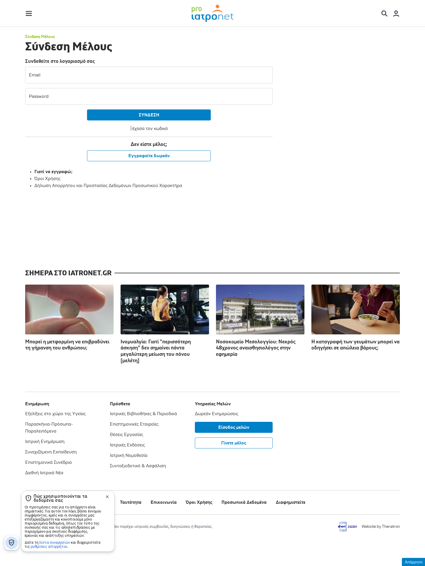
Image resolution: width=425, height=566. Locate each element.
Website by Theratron (381, 527)
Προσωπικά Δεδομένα (244, 502)
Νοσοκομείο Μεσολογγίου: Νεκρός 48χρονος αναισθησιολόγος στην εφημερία (255, 348)
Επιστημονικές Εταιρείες (134, 424)
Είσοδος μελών (233, 427)
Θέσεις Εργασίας (126, 434)
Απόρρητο (413, 562)
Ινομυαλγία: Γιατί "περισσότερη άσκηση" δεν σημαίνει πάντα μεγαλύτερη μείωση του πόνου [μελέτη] (156, 351)
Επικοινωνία (164, 502)
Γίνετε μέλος (233, 443)
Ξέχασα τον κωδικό (149, 128)
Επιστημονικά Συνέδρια (48, 462)
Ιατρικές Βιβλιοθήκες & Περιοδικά (143, 413)
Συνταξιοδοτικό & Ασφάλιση (138, 466)
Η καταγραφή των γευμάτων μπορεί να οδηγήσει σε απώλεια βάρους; (355, 345)
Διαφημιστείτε (290, 502)
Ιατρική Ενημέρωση (44, 441)
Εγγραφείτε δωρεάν (149, 155)
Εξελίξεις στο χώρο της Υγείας (55, 413)
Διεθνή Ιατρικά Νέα (44, 472)
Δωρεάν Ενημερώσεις (216, 413)
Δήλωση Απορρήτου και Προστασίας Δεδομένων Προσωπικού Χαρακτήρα (108, 185)
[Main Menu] (28, 13)
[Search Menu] (387, 13)
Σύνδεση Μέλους (40, 37)
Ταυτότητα (130, 502)
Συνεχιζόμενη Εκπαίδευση (51, 452)
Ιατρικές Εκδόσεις (127, 445)
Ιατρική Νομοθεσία (128, 455)
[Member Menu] (396, 13)
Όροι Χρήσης (47, 178)
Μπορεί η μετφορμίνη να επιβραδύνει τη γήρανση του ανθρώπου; (67, 345)
